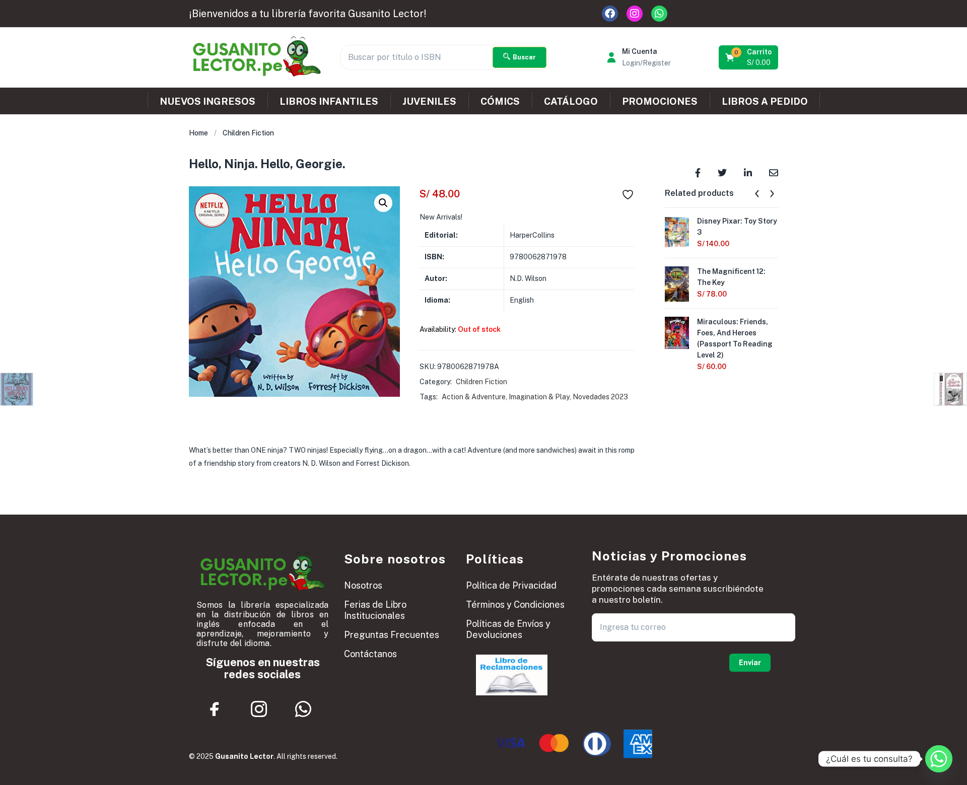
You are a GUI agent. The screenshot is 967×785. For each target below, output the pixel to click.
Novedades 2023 (600, 397)
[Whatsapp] (659, 14)
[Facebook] (610, 14)
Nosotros (363, 585)
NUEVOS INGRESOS (207, 101)
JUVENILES (429, 101)
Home (198, 133)
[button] (749, 57)
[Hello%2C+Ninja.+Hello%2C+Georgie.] (722, 172)
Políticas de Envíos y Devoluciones (508, 629)
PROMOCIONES (660, 101)
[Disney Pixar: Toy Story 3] (677, 231)
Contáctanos (370, 654)
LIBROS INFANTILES (329, 101)
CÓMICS (500, 101)
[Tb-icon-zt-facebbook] (215, 709)
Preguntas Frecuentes (391, 634)
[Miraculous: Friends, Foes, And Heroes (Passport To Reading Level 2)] (677, 332)
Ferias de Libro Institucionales (375, 610)
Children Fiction (248, 133)
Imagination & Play (539, 397)
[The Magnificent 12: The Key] (677, 283)
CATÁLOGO (571, 101)
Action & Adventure (474, 397)
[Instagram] (635, 14)
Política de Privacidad (511, 585)
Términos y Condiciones (515, 604)
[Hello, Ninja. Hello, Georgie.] (698, 172)
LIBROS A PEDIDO (765, 101)
